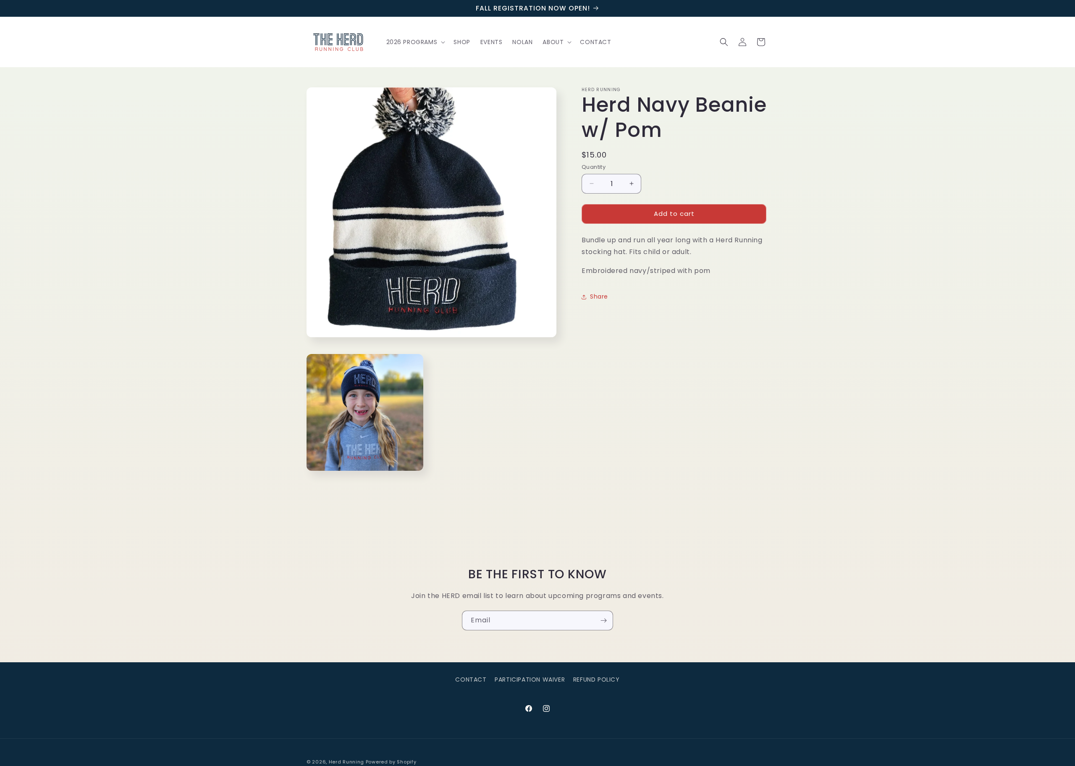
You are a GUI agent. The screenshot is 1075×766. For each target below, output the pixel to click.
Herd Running (346, 761)
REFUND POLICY (596, 679)
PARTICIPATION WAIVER (530, 679)
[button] (415, 42)
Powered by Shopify (391, 761)
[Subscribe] (603, 620)
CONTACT (470, 679)
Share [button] (599, 297)
